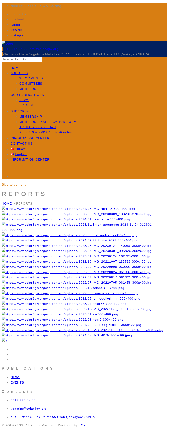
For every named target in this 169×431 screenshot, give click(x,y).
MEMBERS (27, 89)
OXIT (85, 425)
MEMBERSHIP (30, 116)
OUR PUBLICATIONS (27, 95)
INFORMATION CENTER (30, 138)
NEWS (24, 100)
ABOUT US (19, 73)
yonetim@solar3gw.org (29, 408)
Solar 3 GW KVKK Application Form (47, 132)
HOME (16, 67)
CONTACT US (22, 143)
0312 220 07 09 (23, 400)
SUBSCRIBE (20, 111)
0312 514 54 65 (15, 49)
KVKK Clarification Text (37, 127)
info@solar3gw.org (44, 49)
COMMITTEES (30, 83)
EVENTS (26, 105)
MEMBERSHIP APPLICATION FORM (48, 122)
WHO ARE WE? (31, 78)
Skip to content (14, 184)
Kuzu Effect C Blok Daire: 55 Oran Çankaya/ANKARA (53, 417)
